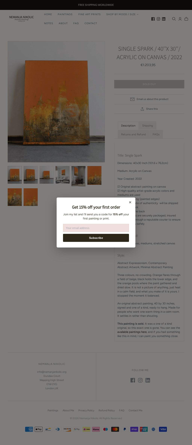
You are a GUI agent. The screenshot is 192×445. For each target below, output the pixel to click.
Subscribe (96, 237)
